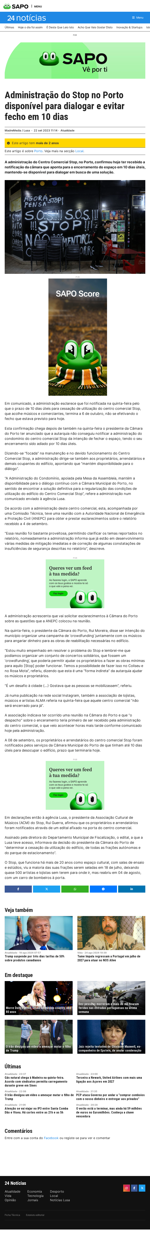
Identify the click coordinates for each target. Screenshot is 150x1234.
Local (79, 151)
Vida (80, 952)
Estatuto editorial (35, 1214)
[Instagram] (126, 1188)
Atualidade (67, 130)
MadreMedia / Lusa (17, 130)
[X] (142, 1188)
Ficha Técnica (12, 1214)
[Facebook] (134, 1188)
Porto (38, 151)
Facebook (51, 1138)
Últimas (13, 1066)
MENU (38, 6)
